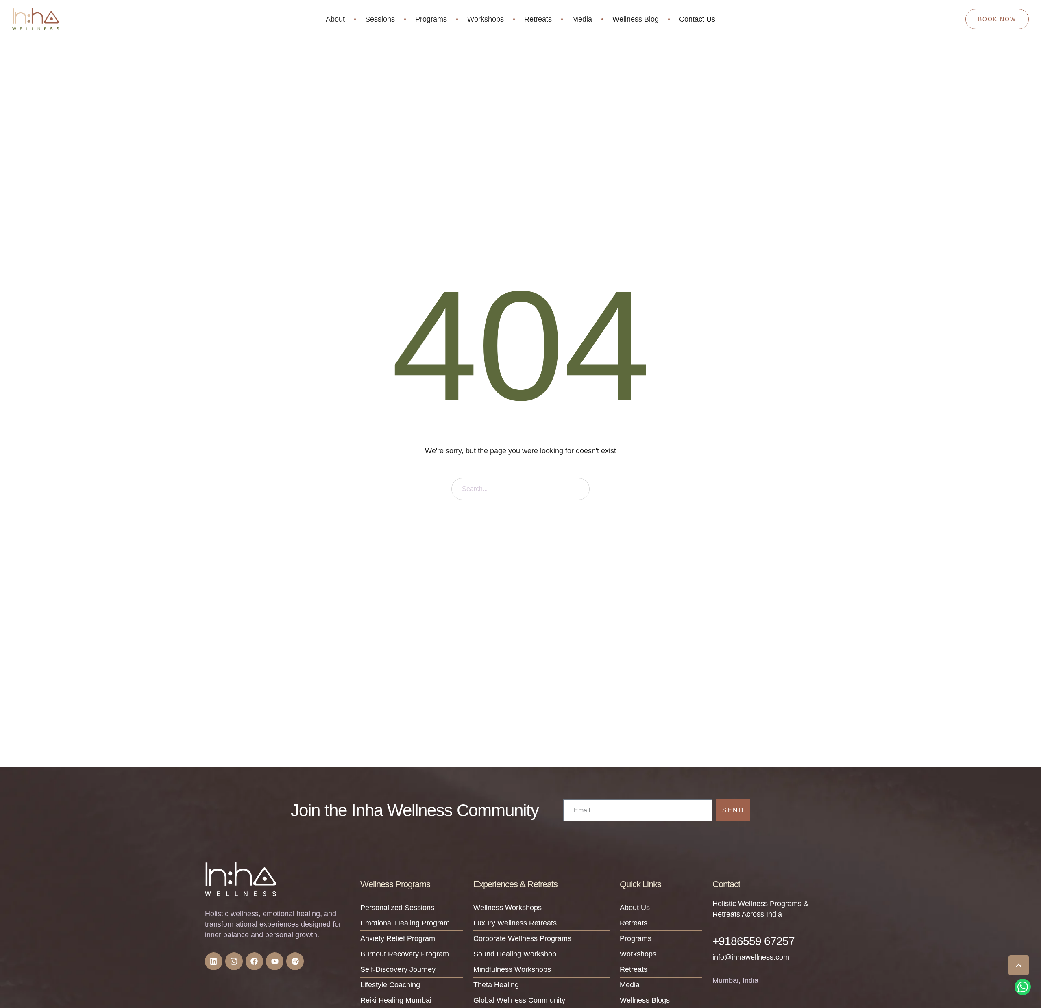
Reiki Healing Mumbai (395, 1000)
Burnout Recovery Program (404, 954)
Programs (635, 938)
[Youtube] (274, 961)
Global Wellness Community (519, 1000)
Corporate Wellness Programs (522, 938)
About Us (635, 908)
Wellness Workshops (507, 908)
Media (630, 985)
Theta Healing (496, 985)
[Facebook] (254, 961)
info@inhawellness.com (750, 957)
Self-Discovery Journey (398, 969)
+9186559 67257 (753, 941)
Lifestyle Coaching (390, 985)
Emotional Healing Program (405, 923)
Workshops (638, 954)
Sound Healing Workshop (514, 954)
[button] (1018, 965)
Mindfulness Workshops (512, 969)
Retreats (633, 923)
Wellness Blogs (645, 1000)
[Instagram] (234, 961)
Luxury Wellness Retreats (515, 923)
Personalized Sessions (397, 908)
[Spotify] (295, 961)
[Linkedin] (213, 961)
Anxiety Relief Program (397, 938)
